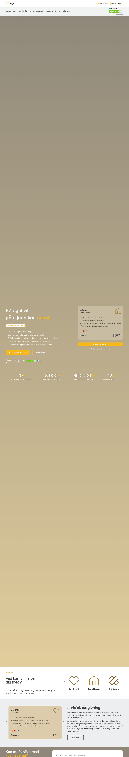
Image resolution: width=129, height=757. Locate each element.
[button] (65, 682)
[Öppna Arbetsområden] (16, 11)
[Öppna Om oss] (61, 11)
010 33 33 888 (104, 3)
